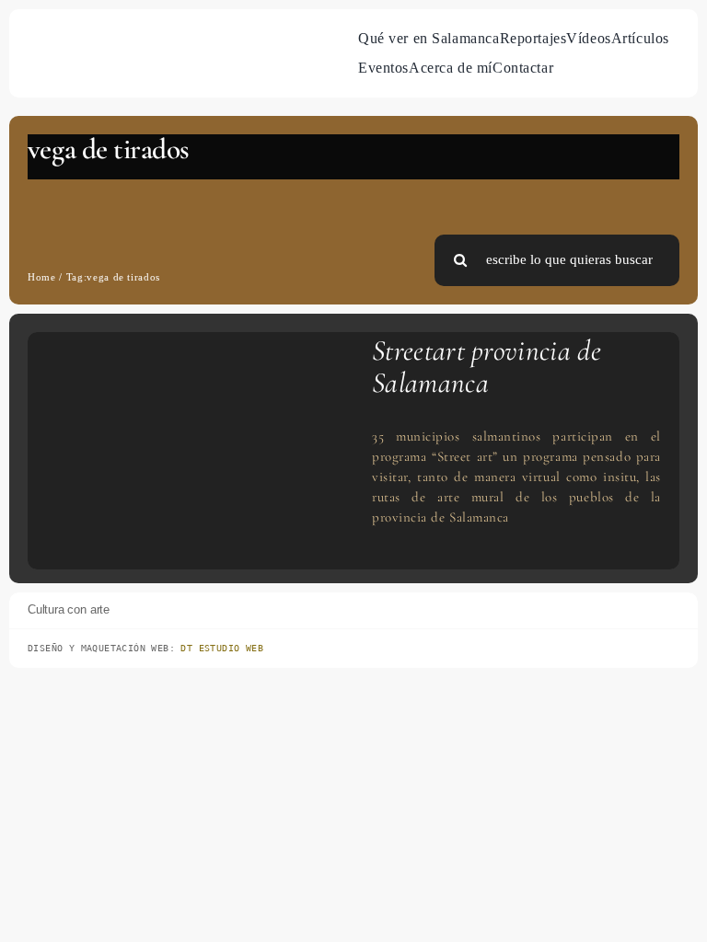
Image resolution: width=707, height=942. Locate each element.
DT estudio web (221, 648)
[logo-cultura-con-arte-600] (70, 42)
